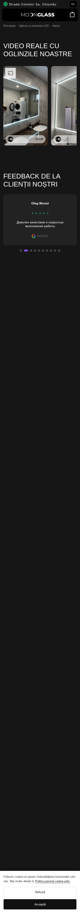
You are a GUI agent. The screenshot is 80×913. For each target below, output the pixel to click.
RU (73, 4)
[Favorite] (66, 15)
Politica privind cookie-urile (52, 881)
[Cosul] (72, 15)
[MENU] (8, 14)
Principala (9, 25)
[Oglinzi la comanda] (37, 15)
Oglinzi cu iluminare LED (34, 25)
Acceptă (40, 904)
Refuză (40, 892)
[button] (21, 251)
